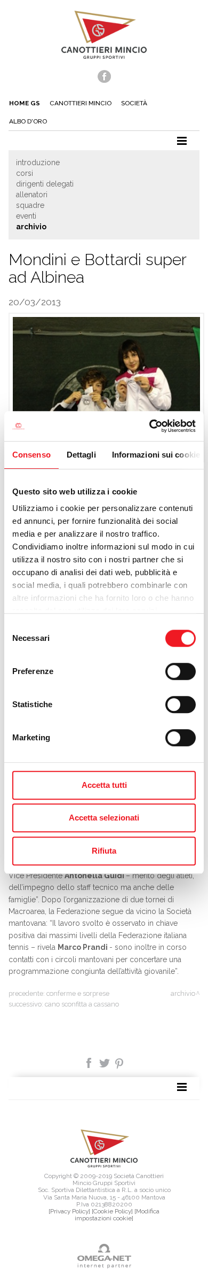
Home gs (24, 103)
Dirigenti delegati (45, 184)
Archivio (31, 226)
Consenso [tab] (31, 454)
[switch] (180, 671)
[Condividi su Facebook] (90, 1062)
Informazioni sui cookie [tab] (156, 454)
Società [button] (134, 103)
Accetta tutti (104, 784)
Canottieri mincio (80, 103)
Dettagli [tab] (81, 454)
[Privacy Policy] (69, 1211)
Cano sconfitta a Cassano (82, 1004)
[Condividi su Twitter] (105, 1062)
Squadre (30, 205)
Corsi (24, 173)
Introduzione (38, 162)
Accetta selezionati (104, 817)
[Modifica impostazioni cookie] (117, 1214)
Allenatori (31, 194)
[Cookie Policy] (112, 1211)
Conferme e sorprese (77, 993)
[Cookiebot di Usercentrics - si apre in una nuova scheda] (149, 426)
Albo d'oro (28, 121)
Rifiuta (104, 850)
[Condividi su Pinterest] (119, 1062)
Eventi (26, 216)
